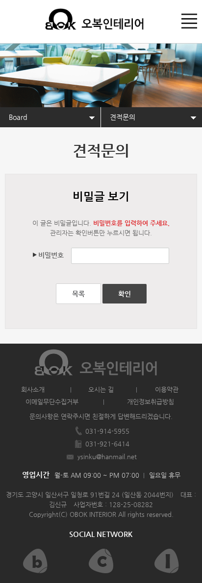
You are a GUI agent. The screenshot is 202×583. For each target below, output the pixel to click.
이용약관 (166, 389)
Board (18, 117)
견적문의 (122, 117)
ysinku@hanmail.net (107, 456)
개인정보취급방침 (150, 401)
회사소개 (33, 389)
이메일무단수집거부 (51, 401)
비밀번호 (51, 255)
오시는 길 (101, 389)
